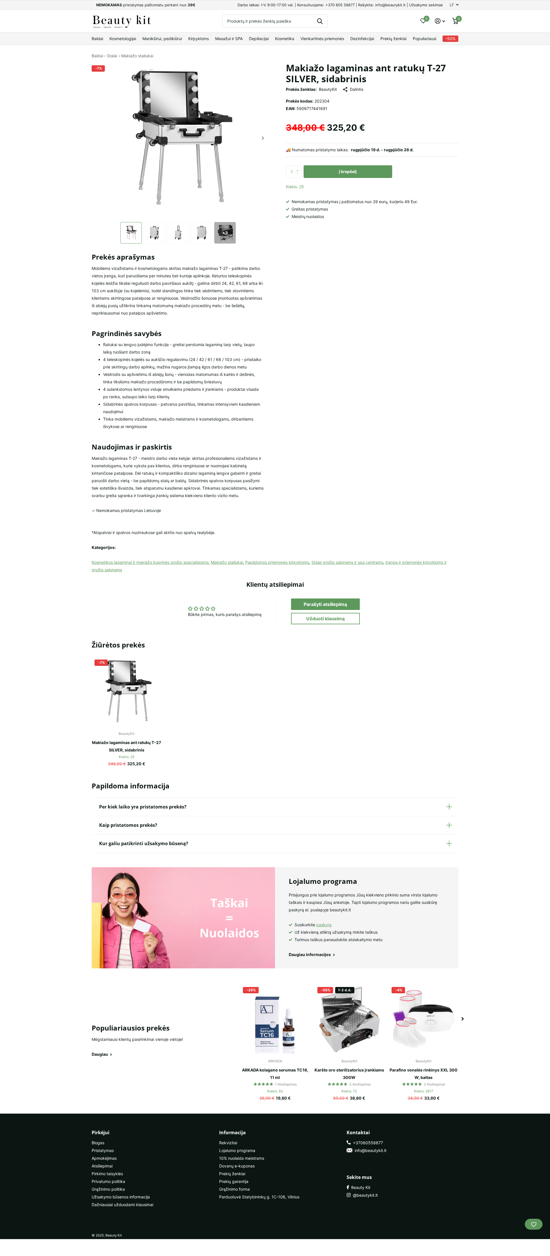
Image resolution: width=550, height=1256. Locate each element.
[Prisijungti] (440, 21)
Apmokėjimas (104, 1158)
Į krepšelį (348, 171)
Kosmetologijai (122, 38)
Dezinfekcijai (362, 38)
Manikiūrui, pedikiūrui (162, 38)
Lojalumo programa (237, 1150)
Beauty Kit (359, 1187)
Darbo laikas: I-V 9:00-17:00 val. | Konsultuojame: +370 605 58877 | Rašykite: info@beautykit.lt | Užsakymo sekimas (340, 5)
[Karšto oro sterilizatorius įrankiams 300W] (349, 1019)
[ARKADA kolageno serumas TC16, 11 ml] (275, 1019)
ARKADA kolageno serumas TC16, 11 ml (275, 1073)
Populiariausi (424, 38)
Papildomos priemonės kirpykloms (277, 562)
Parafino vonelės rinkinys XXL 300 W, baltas (423, 1073)
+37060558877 (367, 1142)
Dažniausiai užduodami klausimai (122, 1204)
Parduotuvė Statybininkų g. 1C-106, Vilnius (259, 1196)
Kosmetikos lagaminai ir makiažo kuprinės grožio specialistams (150, 562)
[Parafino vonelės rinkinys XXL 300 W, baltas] (423, 1019)
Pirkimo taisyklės (107, 1173)
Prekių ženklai (393, 38)
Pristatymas (103, 1150)
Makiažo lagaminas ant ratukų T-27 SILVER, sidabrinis (126, 746)
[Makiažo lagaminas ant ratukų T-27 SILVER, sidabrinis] (126, 691)
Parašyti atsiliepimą (325, 604)
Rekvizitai (228, 1142)
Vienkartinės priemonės (322, 38)
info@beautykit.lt (369, 1150)
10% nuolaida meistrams (241, 1158)
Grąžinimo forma (234, 1189)
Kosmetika (284, 38)
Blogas (98, 1142)
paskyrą (323, 924)
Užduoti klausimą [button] (325, 618)
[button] (263, 137)
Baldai (97, 38)
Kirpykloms (198, 38)
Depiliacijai (259, 38)
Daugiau (100, 1054)
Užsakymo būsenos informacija (121, 1196)
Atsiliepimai (102, 1165)
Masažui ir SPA (229, 38)
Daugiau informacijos (310, 954)
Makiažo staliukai (137, 55)
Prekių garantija (233, 1181)
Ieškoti (320, 21)
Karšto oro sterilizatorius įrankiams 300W (349, 1073)
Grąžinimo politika (108, 1189)
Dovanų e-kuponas (237, 1165)
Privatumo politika (108, 1181)
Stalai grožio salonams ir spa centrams (347, 562)
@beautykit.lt (364, 1195)
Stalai (112, 55)
